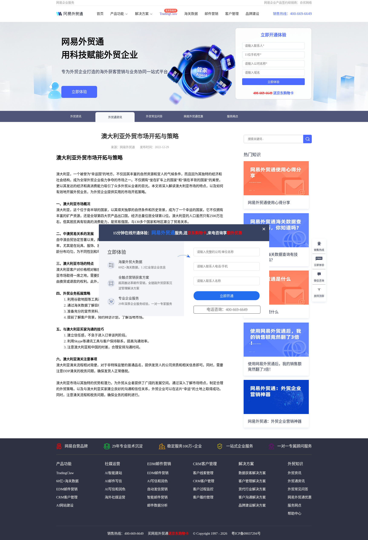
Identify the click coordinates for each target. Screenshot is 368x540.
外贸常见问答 (154, 116)
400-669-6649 (292, 14)
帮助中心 (294, 513)
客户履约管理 (203, 497)
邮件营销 (211, 14)
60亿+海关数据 (67, 481)
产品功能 (117, 14)
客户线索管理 (203, 473)
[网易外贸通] (69, 14)
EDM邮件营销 (67, 489)
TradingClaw (168, 14)
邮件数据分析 (157, 505)
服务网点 (232, 116)
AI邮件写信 (113, 481)
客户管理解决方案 (252, 481)
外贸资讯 (75, 116)
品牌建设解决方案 (252, 505)
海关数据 (191, 14)
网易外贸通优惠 (193, 116)
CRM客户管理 (67, 497)
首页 (100, 14)
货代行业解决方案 (252, 489)
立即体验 (79, 92)
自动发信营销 (157, 489)
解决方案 (142, 14)
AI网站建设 (64, 505)
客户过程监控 (203, 489)
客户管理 (232, 14)
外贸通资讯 (115, 117)
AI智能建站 (113, 473)
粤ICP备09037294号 (246, 533)
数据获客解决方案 (252, 473)
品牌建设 (252, 14)
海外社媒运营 (115, 497)
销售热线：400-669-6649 (125, 533)
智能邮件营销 (157, 497)
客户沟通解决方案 (252, 497)
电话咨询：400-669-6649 (227, 309)
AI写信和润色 (115, 489)
